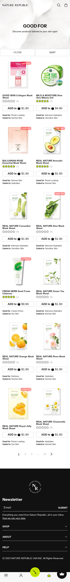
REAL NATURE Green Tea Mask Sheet (50, 292)
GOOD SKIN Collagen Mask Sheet (17, 96)
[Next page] (51, 454)
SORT (52, 52)
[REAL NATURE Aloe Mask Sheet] (52, 205)
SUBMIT (63, 507)
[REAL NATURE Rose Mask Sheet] (52, 336)
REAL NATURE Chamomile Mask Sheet (50, 422)
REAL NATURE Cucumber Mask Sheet (16, 227)
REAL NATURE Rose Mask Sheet (50, 357)
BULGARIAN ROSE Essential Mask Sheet (14, 161)
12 (44, 454)
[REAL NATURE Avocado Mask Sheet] (52, 140)
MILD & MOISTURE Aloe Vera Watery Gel (49, 96)
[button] (66, 5)
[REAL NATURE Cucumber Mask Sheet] (18, 205)
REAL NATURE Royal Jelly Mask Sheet (16, 427)
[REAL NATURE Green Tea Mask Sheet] (52, 271)
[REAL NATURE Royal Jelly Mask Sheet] (18, 403)
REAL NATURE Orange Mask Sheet (18, 357)
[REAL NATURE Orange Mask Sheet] (18, 336)
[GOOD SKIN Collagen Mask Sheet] (18, 75)
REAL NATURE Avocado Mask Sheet (49, 161)
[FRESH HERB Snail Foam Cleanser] (18, 271)
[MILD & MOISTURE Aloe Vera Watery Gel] (52, 75)
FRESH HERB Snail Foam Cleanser (16, 292)
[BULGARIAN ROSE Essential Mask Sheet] (18, 140)
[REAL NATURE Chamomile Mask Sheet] (52, 401)
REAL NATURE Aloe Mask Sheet (50, 227)
